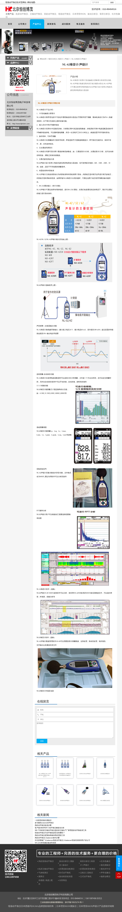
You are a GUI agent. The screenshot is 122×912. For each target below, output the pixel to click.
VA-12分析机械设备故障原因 (45, 843)
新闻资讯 (51, 24)
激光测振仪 (105, 865)
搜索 (112, 2)
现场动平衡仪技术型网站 (16, 2)
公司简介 (22, 24)
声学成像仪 (105, 873)
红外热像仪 (105, 861)
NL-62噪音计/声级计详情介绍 (49, 103)
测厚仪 (41, 876)
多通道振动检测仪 (66, 869)
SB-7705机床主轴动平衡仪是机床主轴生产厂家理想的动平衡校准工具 (60, 830)
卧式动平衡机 (65, 873)
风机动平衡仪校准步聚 (43, 825)
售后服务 (80, 24)
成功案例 (66, 24)
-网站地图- (31, 2)
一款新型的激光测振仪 (43, 820)
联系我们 (95, 24)
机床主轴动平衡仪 (46, 869)
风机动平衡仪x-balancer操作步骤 (47, 838)
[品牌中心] (19, 64)
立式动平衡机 (86, 876)
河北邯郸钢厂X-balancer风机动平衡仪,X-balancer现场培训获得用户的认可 (62, 840)
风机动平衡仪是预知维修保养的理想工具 (50, 835)
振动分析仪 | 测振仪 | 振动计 (66, 863)
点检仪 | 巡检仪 (86, 873)
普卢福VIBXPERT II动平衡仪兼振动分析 (49, 828)
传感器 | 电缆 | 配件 (45, 882)
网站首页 (43, 59)
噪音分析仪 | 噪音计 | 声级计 (59, 59)
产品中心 (37, 24)
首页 (10, 24)
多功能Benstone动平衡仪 (44, 823)
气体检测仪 (43, 873)
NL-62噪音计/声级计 (79, 59)
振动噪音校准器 (66, 876)
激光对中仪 (105, 869)
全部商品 (63, 880)
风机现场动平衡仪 (46, 861)
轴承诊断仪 (105, 876)
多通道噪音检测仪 (87, 869)
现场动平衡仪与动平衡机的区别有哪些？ (50, 833)
